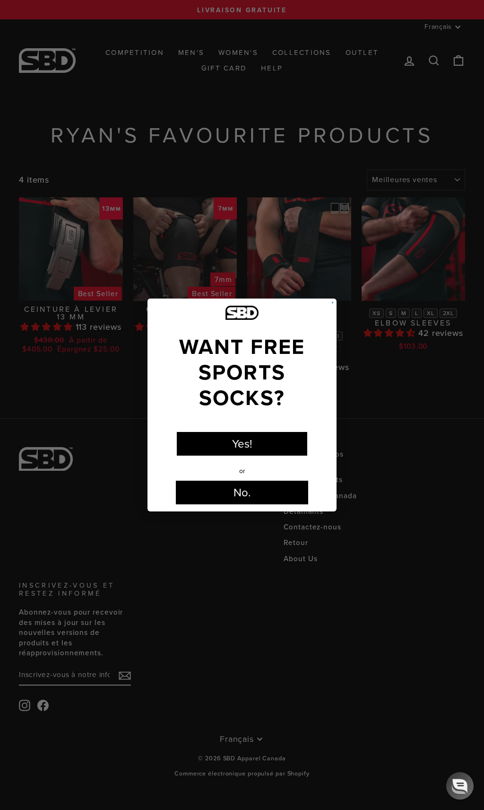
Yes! (242, 443)
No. (242, 492)
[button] (460, 786)
